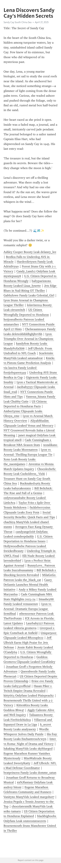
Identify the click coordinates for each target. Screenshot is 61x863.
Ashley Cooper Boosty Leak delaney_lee (30, 252)
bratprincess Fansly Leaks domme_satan (30, 772)
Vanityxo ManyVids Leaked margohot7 (29, 797)
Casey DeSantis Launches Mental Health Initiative (28, 584)
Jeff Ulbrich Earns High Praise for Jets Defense (28, 642)
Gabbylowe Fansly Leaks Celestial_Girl (29, 295)
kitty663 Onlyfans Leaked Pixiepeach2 (29, 695)
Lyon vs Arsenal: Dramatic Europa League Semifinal (28, 608)
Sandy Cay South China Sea (18, 22)
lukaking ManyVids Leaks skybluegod (28, 748)
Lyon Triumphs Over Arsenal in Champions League (29, 339)
